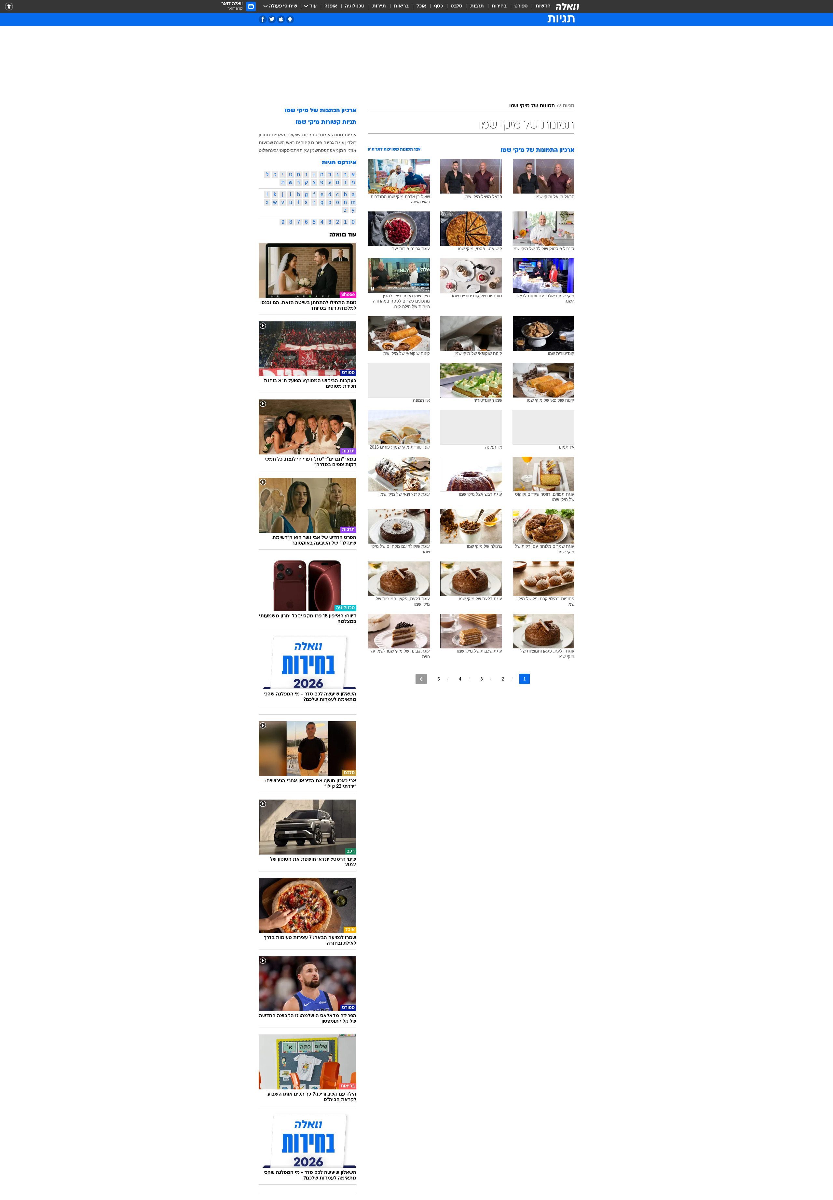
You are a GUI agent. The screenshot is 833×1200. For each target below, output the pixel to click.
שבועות (266, 142)
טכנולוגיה (354, 6)
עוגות (325, 134)
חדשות (543, 6)
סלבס (456, 6)
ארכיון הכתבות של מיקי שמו (320, 111)
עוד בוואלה (342, 235)
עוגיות (350, 134)
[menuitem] (539, 6)
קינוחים (303, 142)
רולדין (350, 142)
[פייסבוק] (263, 19)
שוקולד (293, 134)
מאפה (333, 150)
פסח (322, 150)
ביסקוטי (286, 150)
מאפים (278, 134)
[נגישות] (9, 7)
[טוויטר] (272, 19)
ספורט (521, 6)
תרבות (477, 6)
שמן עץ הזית (306, 150)
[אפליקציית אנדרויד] (290, 19)
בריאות (401, 6)
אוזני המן (347, 150)
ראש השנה (284, 142)
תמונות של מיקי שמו (532, 106)
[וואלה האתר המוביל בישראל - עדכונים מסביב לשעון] (567, 6)
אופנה (330, 6)
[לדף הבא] (421, 679)
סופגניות (310, 134)
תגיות (568, 106)
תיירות (379, 6)
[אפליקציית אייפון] (281, 19)
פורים (316, 142)
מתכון (264, 134)
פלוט (263, 150)
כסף (438, 6)
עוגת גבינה (333, 142)
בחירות (499, 6)
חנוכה (337, 134)
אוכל (421, 6)
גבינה (273, 150)
